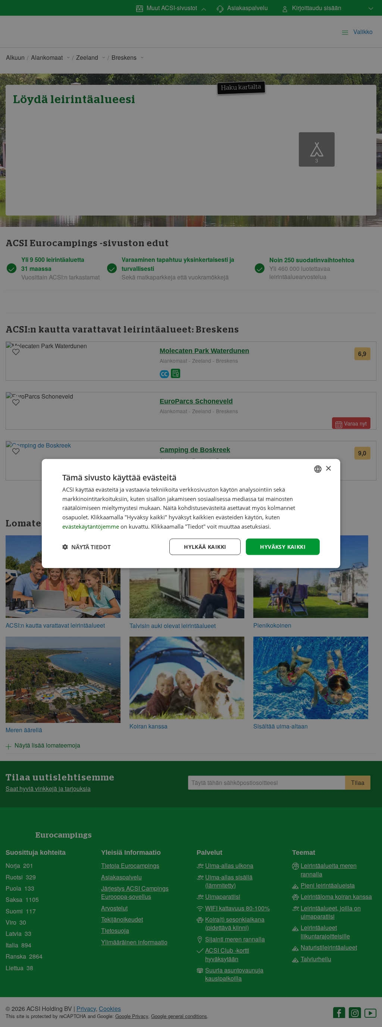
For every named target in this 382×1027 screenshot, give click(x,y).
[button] (86, 547)
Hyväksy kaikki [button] (283, 546)
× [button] (328, 468)
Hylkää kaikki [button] (205, 546)
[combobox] (318, 469)
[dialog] (191, 513)
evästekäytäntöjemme (91, 526)
